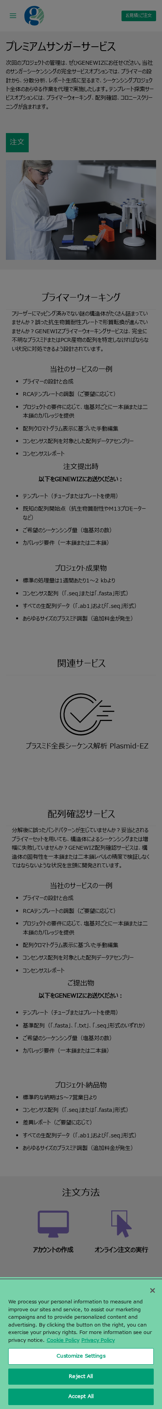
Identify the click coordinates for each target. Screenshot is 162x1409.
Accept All (81, 1396)
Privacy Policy (98, 1340)
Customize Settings (81, 1356)
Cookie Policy (63, 1340)
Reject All (81, 1376)
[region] (81, 1344)
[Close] (152, 1290)
